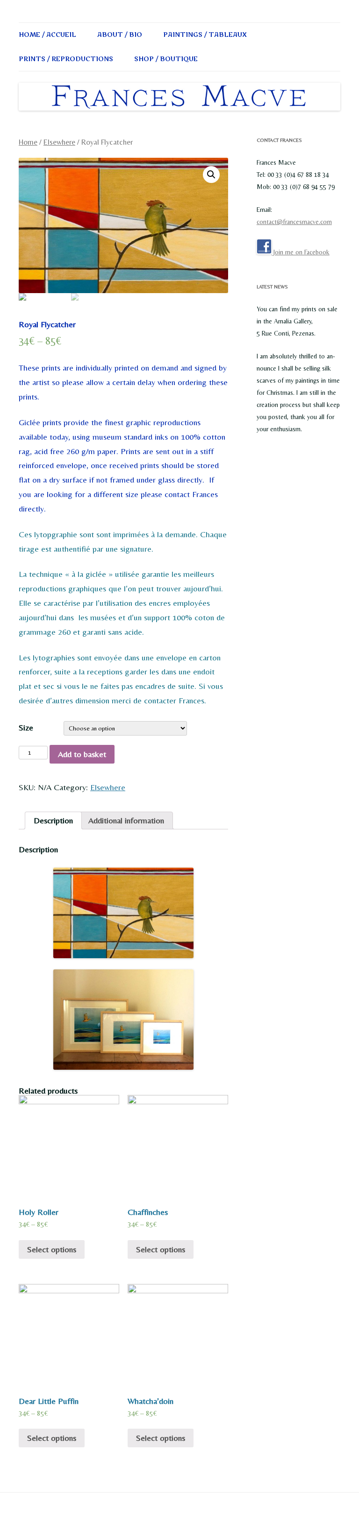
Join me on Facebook (301, 252)
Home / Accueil (47, 34)
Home (28, 142)
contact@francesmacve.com (294, 221)
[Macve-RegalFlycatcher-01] (123, 225)
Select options (51, 1249)
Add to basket (82, 754)
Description (53, 820)
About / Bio (119, 34)
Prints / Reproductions (66, 59)
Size (26, 727)
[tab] (53, 820)
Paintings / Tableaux (205, 34)
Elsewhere (59, 142)
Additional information (126, 820)
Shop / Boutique (166, 59)
